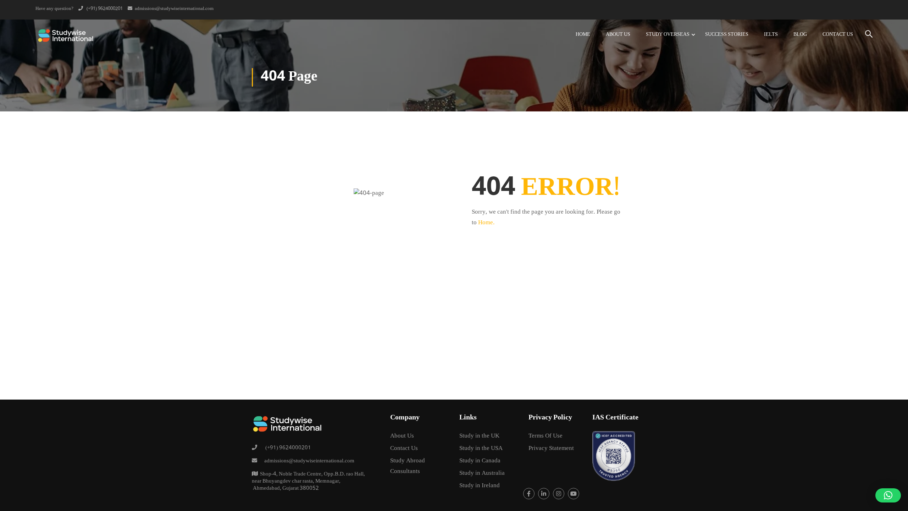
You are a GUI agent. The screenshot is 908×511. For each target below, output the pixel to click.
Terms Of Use (545, 436)
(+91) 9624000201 (104, 9)
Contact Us (838, 35)
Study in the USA (481, 449)
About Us (618, 35)
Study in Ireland (479, 486)
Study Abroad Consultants (407, 466)
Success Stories (726, 35)
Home (583, 35)
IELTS (771, 35)
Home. (486, 223)
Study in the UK (479, 436)
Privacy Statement (551, 449)
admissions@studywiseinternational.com (174, 9)
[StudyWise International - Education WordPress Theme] (65, 35)
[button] (888, 495)
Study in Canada (479, 461)
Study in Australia (482, 473)
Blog (800, 35)
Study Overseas (668, 35)
